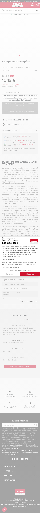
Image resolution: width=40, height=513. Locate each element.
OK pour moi (30, 274)
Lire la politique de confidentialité (11, 267)
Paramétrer (10, 274)
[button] (4, 509)
